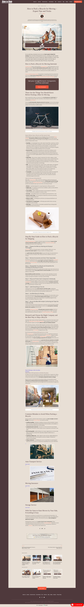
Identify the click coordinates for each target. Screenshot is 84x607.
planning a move (30, 333)
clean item (27, 249)
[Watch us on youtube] (44, 597)
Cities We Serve (44, 1)
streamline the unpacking (50, 242)
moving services (48, 335)
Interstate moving (28, 66)
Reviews (71, 1)
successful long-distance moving (47, 312)
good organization (44, 66)
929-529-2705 (78, 1)
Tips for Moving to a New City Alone (32, 370)
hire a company (35, 330)
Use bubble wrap (28, 281)
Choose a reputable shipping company (31, 74)
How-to (43, 13)
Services (39, 1)
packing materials (32, 179)
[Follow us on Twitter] (39, 597)
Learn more (27, 464)
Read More (27, 371)
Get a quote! (42, 588)
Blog (63, 1)
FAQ (55, 1)
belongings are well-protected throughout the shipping (45, 76)
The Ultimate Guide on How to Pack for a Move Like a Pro (55, 548)
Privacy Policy (59, 594)
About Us (35, 1)
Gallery (67, 1)
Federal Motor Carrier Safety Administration (36, 321)
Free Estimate (51, 1)
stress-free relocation (47, 522)
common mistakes (37, 420)
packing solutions (43, 336)
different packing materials (37, 182)
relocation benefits (35, 341)
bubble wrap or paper (34, 309)
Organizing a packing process (30, 241)
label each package (33, 262)
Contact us (59, 1)
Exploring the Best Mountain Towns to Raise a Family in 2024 (28, 548)
